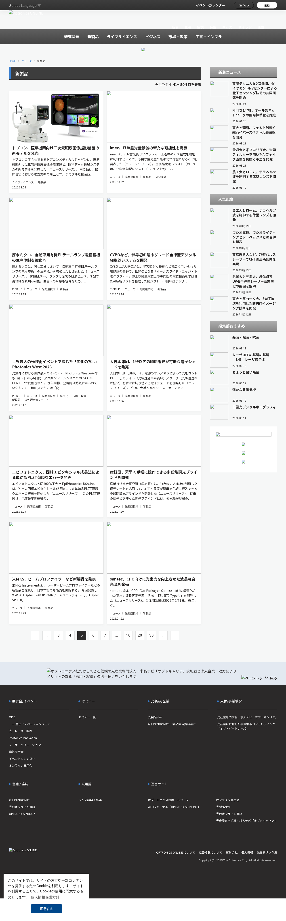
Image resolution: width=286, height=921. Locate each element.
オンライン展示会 (20, 765)
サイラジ (245, 27)
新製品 (42, 182)
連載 (261, 27)
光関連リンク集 (267, 852)
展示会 (64, 396)
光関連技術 (132, 177)
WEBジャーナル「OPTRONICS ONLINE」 (174, 807)
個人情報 (247, 852)
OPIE (12, 717)
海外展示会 (16, 752)
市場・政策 (79, 396)
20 (140, 635)
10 (128, 635)
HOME (12, 61)
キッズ (227, 27)
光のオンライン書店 (22, 807)
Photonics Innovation (23, 738)
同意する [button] (46, 909)
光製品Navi (155, 717)
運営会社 (232, 852)
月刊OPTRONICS (20, 800)
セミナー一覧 (87, 717)
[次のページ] (174, 635)
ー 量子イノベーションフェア (29, 724)
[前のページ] (35, 635)
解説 (200, 27)
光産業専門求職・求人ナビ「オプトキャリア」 (247, 717)
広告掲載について (210, 852)
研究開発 (161, 177)
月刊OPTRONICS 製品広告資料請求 (172, 724)
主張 (187, 27)
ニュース (26, 61)
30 (151, 635)
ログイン (243, 5)
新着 (175, 27)
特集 (213, 27)
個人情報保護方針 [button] (45, 897)
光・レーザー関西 (20, 731)
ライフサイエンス (23, 182)
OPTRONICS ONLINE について (175, 852)
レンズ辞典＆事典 (90, 800)
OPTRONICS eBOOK (22, 814)
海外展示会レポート (37, 399)
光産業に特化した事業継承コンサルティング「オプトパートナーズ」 (246, 726)
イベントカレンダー (210, 5)
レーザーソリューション (25, 745)
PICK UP (17, 289)
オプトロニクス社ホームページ (168, 800)
